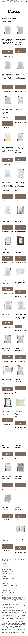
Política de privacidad (7, 571)
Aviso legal (4, 576)
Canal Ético (5, 583)
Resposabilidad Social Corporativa (10, 580)
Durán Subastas (6, 590)
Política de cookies (6, 573)
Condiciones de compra (8, 578)
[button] (7, 56)
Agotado (18, 326)
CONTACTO (5, 595)
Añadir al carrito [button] (20, 196)
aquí (14, 634)
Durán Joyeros (5, 588)
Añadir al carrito (7, 52)
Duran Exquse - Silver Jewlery (9, 592)
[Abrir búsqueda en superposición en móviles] (26, 1)
